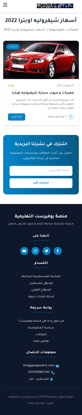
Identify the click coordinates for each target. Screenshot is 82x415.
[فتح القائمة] (5, 5)
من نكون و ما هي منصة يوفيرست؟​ (41, 321)
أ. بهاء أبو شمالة (37, 403)
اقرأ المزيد (16, 117)
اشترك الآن (41, 183)
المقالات (41, 334)
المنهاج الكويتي (41, 290)
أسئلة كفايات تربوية (41, 296)
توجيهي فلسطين (41, 283)
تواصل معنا (41, 341)
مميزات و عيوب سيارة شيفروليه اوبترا (43, 93)
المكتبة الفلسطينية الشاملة (41, 276)
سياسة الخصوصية (41, 328)
